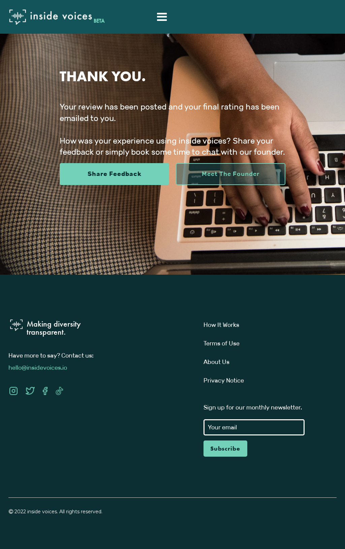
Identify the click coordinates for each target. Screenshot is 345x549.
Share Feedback (115, 174)
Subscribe (225, 448)
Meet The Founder (231, 174)
